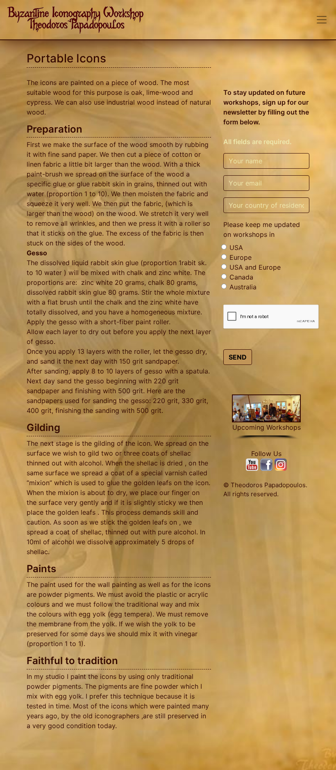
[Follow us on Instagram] (281, 464)
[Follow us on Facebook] (267, 464)
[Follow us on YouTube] (253, 464)
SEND (238, 357)
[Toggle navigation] (321, 20)
